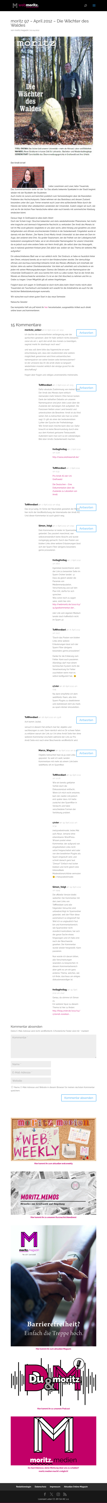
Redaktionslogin (23, 1487)
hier (46, 307)
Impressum (55, 1487)
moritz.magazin (21, 30)
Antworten (86, 332)
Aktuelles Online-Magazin (76, 1487)
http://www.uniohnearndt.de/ (66, 457)
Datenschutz (40, 1487)
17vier (56, 686)
